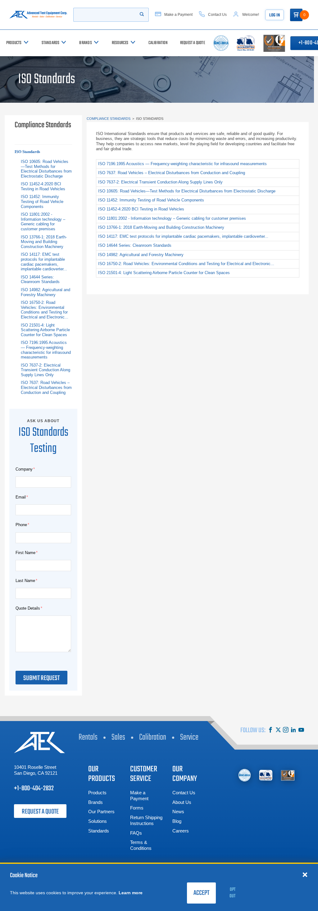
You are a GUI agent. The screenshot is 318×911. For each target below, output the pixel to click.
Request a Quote (40, 811)
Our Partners (101, 811)
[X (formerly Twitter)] (278, 730)
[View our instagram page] (285, 730)
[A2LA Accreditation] (266, 775)
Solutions (97, 821)
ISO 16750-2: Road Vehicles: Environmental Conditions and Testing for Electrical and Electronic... (44, 309)
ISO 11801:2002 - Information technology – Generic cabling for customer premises (43, 221)
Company (24, 469)
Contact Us (183, 792)
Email (21, 497)
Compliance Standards (108, 118)
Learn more (131, 892)
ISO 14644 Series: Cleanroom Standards (40, 279)
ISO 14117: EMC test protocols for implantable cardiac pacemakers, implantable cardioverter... (44, 261)
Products (97, 792)
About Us (181, 802)
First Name (25, 552)
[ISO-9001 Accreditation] (288, 775)
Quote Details (28, 608)
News (178, 811)
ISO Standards (27, 151)
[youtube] (301, 730)
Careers (180, 830)
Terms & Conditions (141, 845)
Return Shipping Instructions (146, 820)
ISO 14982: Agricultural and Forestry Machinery (45, 292)
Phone (21, 524)
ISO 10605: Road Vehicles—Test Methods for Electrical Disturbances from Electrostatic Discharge (46, 168)
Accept (201, 893)
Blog (176, 821)
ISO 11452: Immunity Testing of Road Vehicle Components (42, 201)
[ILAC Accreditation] (244, 775)
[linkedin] (293, 730)
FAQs (136, 833)
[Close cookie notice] (305, 874)
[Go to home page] (38, 14)
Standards (98, 830)
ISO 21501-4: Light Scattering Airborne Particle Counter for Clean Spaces (45, 330)
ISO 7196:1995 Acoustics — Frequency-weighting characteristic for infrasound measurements (46, 349)
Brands (95, 802)
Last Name (25, 580)
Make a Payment (139, 795)
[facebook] (270, 730)
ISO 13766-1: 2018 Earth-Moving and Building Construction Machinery (44, 242)
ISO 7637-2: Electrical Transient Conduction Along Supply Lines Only (45, 370)
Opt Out (232, 893)
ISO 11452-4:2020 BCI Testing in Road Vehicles (43, 186)
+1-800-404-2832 (34, 788)
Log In (274, 15)
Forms (136, 807)
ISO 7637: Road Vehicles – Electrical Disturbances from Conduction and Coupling (46, 387)
